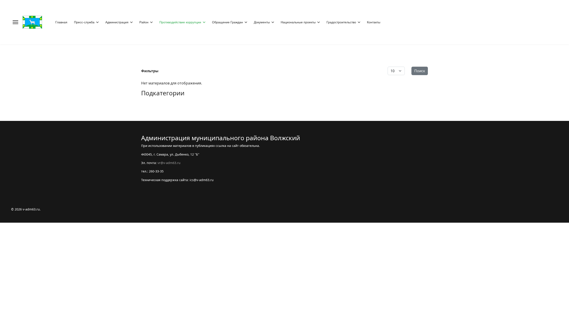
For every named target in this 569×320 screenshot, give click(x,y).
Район (143, 22)
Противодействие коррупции (180, 22)
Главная (61, 22)
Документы (262, 22)
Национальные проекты (298, 22)
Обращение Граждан (227, 22)
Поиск (419, 70)
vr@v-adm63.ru (169, 163)
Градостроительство (341, 22)
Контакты (373, 22)
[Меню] (15, 22)
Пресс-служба (84, 22)
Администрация (116, 22)
